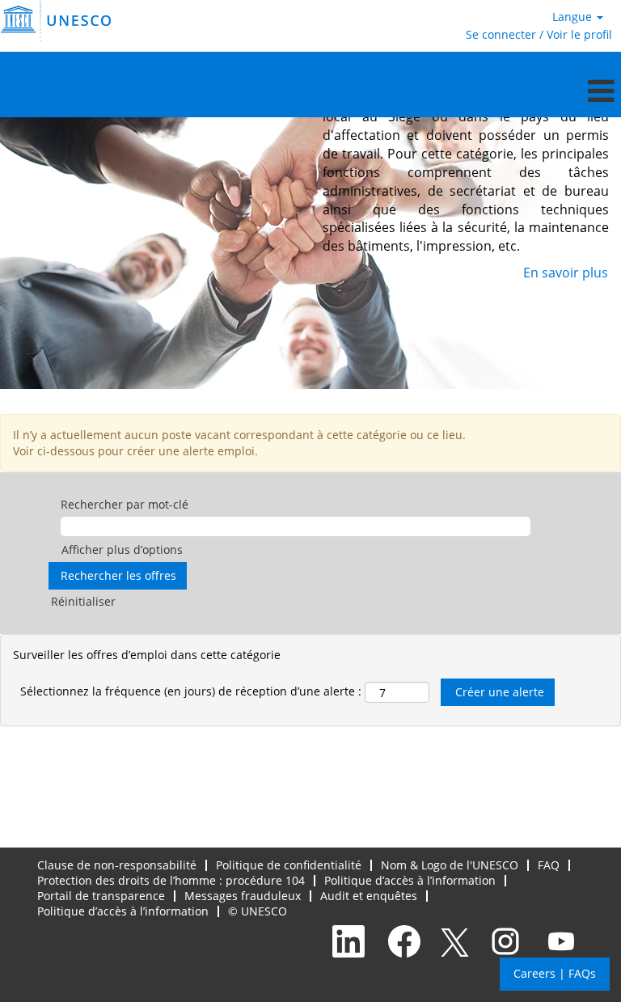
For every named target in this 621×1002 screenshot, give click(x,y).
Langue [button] (573, 16)
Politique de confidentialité (288, 865)
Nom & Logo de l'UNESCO (449, 865)
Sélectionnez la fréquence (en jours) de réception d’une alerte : (190, 691)
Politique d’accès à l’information (410, 880)
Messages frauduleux (242, 895)
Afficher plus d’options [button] (122, 549)
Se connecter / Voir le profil (539, 34)
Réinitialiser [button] (83, 601)
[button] (310, 90)
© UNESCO (257, 911)
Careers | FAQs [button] (554, 973)
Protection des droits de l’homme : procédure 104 (171, 880)
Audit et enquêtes (368, 895)
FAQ (549, 865)
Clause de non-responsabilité (116, 865)
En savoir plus (565, 272)
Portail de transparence (101, 895)
